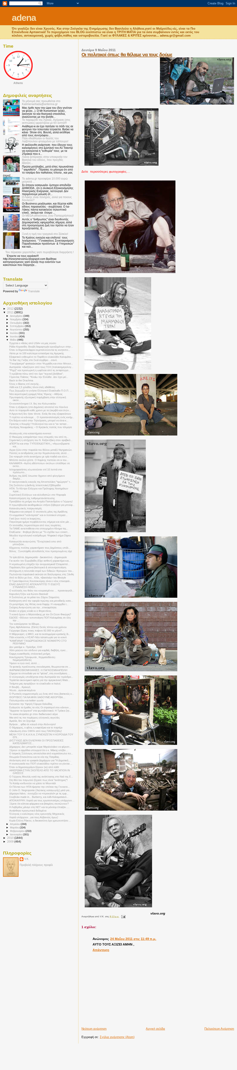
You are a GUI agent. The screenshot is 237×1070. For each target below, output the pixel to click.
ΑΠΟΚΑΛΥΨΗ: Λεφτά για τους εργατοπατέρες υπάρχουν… (42, 800)
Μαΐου (13, 339)
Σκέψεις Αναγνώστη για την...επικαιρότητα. (33, 607)
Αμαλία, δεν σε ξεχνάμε (22, 720)
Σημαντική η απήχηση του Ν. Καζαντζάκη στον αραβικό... (40, 440)
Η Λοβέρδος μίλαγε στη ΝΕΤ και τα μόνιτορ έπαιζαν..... (39, 807)
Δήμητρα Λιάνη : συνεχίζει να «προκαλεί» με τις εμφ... (39, 793)
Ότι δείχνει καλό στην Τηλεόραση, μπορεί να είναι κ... (39, 420)
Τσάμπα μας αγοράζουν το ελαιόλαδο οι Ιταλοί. (35, 683)
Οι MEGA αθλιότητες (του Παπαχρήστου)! (48, 215)
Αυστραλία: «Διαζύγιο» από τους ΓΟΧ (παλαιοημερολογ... (41, 367)
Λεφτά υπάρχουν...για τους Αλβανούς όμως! (33, 817)
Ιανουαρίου (16, 834)
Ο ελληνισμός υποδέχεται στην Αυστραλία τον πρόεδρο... (41, 676)
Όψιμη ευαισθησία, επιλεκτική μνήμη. (30, 653)
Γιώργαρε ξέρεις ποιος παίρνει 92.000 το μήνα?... (36, 630)
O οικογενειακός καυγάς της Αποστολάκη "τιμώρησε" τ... (40, 481)
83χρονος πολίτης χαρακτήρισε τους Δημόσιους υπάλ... (40, 547)
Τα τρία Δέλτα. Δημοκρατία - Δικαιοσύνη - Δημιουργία (38, 557)
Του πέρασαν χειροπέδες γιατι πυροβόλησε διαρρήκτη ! (39, 252)
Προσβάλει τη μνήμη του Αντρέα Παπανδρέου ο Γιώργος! (41, 501)
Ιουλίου (14, 333)
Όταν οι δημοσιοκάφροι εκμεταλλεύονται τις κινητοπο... (39, 349)
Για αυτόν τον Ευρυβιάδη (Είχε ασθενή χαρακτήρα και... (40, 560)
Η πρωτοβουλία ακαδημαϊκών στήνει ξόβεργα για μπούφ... (42, 505)
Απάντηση (101, 950)
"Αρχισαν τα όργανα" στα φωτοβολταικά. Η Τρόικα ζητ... (40, 710)
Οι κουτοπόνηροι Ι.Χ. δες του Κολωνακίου (32, 403)
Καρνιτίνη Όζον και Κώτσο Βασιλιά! (28, 594)
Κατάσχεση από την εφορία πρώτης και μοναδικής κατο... (41, 600)
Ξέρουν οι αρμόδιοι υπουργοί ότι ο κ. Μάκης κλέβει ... (38, 750)
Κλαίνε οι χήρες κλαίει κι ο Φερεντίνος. (30, 611)
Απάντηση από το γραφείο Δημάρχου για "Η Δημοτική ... (40, 760)
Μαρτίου (15, 827)
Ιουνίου (14, 336)
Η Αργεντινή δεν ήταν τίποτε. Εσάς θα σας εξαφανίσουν (40, 413)
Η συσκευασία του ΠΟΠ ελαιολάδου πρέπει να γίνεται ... (40, 763)
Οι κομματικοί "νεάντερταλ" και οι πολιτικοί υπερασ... (38, 515)
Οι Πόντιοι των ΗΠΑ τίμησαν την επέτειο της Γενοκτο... (39, 786)
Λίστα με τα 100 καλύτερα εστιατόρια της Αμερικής (36, 353)
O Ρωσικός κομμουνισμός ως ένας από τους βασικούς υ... (41, 693)
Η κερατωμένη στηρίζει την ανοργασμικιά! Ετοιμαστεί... (39, 564)
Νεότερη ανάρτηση (93, 1028)
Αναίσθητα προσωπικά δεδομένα (27, 810)
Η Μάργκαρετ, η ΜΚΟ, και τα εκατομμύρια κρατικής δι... (39, 634)
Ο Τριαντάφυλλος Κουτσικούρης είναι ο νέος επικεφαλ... (40, 581)
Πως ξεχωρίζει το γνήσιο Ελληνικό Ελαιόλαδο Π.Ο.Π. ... (40, 390)
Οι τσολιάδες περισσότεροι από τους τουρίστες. (35, 525)
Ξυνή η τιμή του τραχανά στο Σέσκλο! (45, 233)
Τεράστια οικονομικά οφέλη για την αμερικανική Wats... (39, 680)
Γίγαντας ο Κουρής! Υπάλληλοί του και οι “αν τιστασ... (39, 424)
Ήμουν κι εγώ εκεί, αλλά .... (24, 663)
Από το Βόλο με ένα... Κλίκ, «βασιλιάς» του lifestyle (37, 577)
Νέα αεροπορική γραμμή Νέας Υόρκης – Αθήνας (35, 394)
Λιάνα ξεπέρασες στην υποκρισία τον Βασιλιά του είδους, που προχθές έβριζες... (44, 159)
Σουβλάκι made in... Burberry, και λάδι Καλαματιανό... (39, 797)
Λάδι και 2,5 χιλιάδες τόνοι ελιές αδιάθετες (32, 387)
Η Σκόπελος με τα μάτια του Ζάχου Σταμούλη (34, 597)
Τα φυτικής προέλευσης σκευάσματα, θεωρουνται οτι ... (40, 666)
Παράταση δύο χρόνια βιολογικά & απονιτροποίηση (37, 567)
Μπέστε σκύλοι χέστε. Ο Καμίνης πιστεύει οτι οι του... (39, 460)
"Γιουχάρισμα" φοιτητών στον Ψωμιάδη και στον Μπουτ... (41, 363)
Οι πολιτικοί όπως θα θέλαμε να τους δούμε (126, 54)
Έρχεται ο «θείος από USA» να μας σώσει (32, 343)
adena (24, 18)
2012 (10, 308)
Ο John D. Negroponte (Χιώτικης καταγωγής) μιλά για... (40, 790)
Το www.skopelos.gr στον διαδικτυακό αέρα (33, 714)
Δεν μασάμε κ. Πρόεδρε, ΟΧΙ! (25, 647)
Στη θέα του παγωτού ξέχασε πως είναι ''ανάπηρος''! (38, 780)
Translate (34, 291)
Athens (18, 83)
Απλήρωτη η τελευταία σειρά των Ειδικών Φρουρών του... (41, 570)
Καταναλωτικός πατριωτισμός (25, 508)
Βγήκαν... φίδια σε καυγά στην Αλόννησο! (32, 724)
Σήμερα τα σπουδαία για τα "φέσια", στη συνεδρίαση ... (39, 673)
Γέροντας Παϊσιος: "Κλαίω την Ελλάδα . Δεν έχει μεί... (38, 377)
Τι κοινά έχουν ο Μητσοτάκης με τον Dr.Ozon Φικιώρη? (40, 614)
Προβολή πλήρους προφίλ (36, 865)
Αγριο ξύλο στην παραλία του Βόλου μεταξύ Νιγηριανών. (40, 449)
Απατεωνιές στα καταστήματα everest (30, 433)
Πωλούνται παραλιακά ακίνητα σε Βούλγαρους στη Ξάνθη (41, 574)
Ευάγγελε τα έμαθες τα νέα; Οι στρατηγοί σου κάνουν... (40, 707)
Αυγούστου (16, 329)
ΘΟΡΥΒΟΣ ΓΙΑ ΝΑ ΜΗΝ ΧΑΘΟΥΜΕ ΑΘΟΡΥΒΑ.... (37, 697)
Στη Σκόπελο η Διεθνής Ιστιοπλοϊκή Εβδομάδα (35, 485)
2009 (10, 841)
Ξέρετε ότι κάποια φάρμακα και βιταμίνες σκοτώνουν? (39, 803)
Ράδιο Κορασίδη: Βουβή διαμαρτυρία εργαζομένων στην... (41, 346)
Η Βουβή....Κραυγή (19, 687)
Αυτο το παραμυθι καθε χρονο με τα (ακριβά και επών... (40, 410)
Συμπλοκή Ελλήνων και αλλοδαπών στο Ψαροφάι (37, 494)
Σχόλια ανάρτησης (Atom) (117, 1037)
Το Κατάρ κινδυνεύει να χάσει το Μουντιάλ (32, 783)
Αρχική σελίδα (155, 1028)
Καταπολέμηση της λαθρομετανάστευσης (32, 498)
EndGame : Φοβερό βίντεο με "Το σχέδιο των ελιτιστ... (39, 532)
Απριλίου (15, 824)
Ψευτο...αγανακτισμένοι (22, 690)
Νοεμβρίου (16, 319)
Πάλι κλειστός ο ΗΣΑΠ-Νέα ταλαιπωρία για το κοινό (38, 637)
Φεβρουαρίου (17, 831)
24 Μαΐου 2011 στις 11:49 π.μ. (133, 939)
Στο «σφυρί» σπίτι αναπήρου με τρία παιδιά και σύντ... (39, 456)
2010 (10, 837)
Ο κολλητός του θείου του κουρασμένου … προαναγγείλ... (41, 590)
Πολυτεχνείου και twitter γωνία (26, 700)
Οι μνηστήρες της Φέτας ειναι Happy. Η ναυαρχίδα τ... (39, 604)
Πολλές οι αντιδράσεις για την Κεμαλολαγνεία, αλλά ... (39, 453)
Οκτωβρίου (16, 322)
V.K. (26, 859)
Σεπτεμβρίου (17, 326)
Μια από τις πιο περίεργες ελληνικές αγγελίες (34, 717)
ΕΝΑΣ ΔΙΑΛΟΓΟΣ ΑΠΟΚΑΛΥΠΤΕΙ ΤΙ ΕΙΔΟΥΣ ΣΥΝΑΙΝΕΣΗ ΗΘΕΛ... (34, 585)
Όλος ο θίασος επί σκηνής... (25, 384)
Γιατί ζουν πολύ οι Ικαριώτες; (25, 518)
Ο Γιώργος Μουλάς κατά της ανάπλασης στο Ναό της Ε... (41, 776)
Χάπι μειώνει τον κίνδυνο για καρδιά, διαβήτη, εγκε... (38, 650)
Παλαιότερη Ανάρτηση (219, 1028)
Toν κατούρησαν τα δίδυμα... (25, 623)
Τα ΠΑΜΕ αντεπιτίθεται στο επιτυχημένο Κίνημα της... (38, 528)
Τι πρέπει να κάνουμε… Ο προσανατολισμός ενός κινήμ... (41, 417)
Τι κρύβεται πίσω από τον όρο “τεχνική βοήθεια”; (36, 373)
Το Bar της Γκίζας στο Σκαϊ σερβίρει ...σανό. (33, 360)
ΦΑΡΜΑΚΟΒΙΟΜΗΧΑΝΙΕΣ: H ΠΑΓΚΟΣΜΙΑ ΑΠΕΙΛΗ (38, 670)
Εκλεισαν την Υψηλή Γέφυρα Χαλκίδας (30, 704)
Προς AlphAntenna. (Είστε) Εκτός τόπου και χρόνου (38, 627)
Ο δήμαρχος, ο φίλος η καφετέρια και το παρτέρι (35, 727)
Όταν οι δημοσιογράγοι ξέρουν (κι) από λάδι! (34, 767)
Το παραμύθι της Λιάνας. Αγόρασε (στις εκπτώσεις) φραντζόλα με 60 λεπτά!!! (46, 121)
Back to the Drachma (21, 380)
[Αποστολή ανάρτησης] (122, 916)
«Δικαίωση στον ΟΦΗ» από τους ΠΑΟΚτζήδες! (35, 731)
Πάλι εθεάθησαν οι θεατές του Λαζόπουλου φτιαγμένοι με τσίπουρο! (45, 140)
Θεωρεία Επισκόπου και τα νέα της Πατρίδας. (34, 757)
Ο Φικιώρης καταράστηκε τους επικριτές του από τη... (39, 436)
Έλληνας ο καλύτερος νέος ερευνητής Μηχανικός (36, 813)
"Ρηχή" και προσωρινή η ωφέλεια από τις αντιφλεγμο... (39, 370)
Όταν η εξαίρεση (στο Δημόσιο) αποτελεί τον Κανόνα (38, 407)
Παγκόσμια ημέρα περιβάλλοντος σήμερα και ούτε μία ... (40, 521)
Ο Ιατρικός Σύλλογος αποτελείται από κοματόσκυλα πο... (41, 753)
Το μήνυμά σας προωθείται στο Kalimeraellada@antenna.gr (41, 103)
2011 (10, 312)
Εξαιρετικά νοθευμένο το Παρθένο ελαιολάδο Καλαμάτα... (41, 356)
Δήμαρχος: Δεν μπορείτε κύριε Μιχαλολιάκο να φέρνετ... (40, 746)
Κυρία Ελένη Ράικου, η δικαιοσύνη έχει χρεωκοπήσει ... (40, 820)
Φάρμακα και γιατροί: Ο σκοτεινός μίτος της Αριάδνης (38, 511)
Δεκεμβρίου (16, 315)
